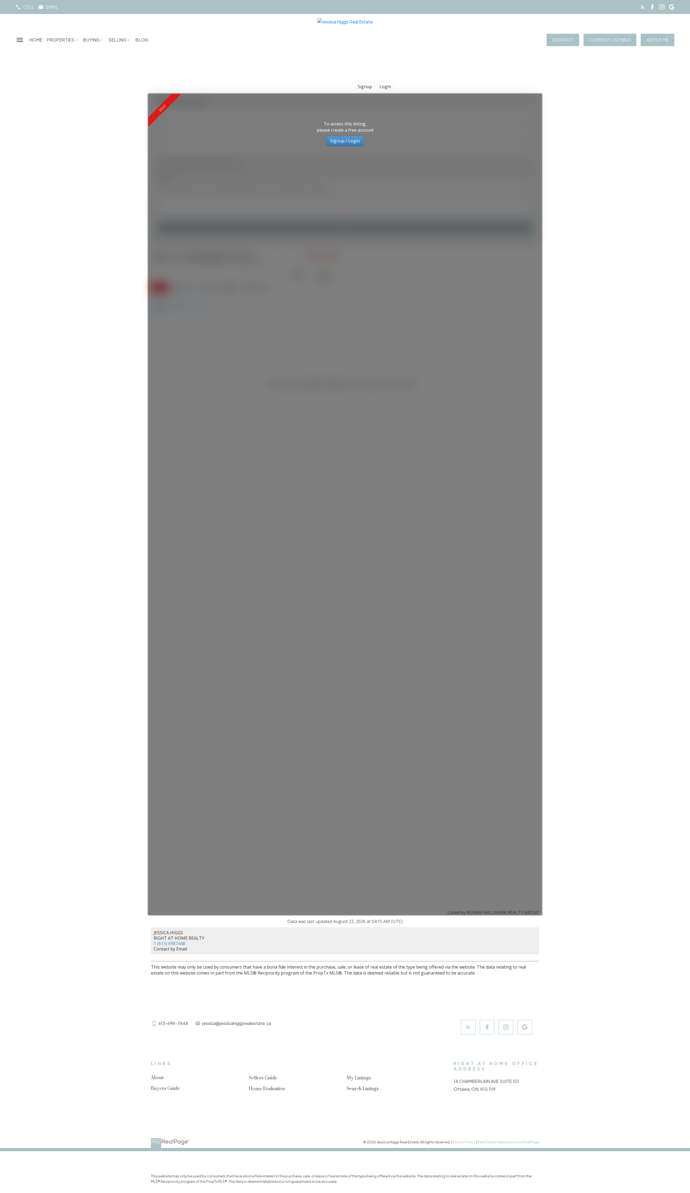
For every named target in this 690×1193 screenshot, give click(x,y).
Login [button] (385, 87)
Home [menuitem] (35, 40)
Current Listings (610, 40)
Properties (60, 40)
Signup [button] (365, 87)
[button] (25, 7)
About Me (657, 40)
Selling (117, 40)
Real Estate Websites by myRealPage (508, 1142)
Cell (28, 7)
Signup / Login (345, 141)
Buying (91, 40)
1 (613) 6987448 (169, 943)
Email (52, 7)
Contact (563, 40)
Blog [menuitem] (141, 40)
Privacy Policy (464, 1142)
